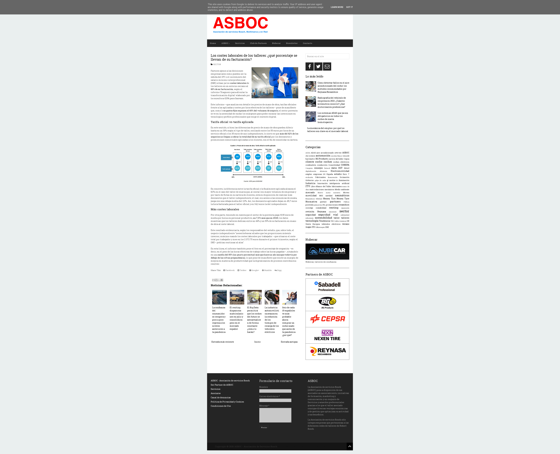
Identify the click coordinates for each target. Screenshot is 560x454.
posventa (310, 205)
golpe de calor (320, 180)
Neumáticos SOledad (314, 199)
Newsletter (292, 43)
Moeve (320, 192)
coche (318, 161)
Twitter (242, 270)
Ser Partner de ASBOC (222, 384)
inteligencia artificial (339, 183)
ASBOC (224, 43)
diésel (346, 168)
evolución (309, 177)
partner (323, 202)
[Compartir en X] (219, 280)
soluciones (309, 218)
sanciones (332, 212)
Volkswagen (320, 227)
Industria (310, 183)
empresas (317, 174)
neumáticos (342, 195)
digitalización (311, 171)
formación (344, 177)
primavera (318, 205)
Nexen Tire (329, 198)
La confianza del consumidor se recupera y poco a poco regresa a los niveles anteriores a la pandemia (218, 319)
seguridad (311, 214)
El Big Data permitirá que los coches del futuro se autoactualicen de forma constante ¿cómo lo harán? (254, 319)
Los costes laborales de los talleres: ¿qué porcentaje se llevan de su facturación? (254, 57)
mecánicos (329, 189)
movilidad (311, 195)
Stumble (268, 270)
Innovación (322, 183)
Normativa (311, 201)
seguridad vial (328, 214)
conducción (322, 165)
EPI (324, 174)
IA (337, 180)
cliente (310, 161)
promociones (332, 205)
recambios (343, 204)
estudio (338, 174)
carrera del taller (335, 159)
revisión (310, 211)
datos (334, 168)
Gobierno (310, 180)
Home (213, 43)
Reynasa (321, 211)
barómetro (310, 159)
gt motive (331, 180)
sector (217, 64)
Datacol (327, 168)
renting (333, 207)
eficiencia (323, 171)
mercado (310, 192)
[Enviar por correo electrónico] (213, 280)
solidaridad (345, 215)
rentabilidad (321, 208)
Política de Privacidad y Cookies (227, 401)
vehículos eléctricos (331, 224)
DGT (340, 168)
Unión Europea (313, 224)
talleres (345, 217)
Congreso (309, 168)
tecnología (312, 220)
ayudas (334, 156)
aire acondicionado (325, 153)
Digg (279, 270)
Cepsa (346, 159)
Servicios (240, 43)
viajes (309, 227)
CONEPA (345, 164)
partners (335, 201)
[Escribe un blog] (216, 280)
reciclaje (309, 208)
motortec (336, 192)
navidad (329, 195)
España (330, 174)
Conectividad (334, 165)
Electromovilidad (340, 171)
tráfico (337, 221)
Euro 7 (346, 174)
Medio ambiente (342, 189)
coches (328, 161)
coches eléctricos (341, 162)
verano (345, 224)
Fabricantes (320, 177)
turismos (343, 221)
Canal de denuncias (221, 397)
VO (313, 227)
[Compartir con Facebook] (221, 280)
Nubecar (276, 43)
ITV (308, 186)
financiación (332, 177)
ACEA (308, 153)
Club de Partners (258, 43)
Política (346, 202)
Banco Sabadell (343, 156)
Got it (349, 7)
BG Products (322, 158)
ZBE (327, 227)
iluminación (344, 180)
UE (348, 221)
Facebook (230, 270)
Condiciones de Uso (221, 406)
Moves (346, 192)
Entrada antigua (289, 341)
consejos (318, 168)
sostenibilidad (323, 217)
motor (328, 192)
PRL (324, 205)
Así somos (310, 156)
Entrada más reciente (222, 341)
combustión (311, 165)
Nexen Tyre (343, 198)
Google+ (255, 270)
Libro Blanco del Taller (321, 186)
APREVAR (338, 153)
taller (337, 217)
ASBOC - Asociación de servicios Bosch (230, 380)
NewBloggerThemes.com (311, 446)
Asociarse (216, 393)
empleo (309, 174)
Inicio (257, 341)
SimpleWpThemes (288, 446)
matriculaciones (316, 189)
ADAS (313, 153)
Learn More (337, 7)
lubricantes (337, 186)
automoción (323, 155)
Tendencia (324, 220)
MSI (321, 195)
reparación (345, 208)
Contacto (307, 43)
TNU (332, 221)
